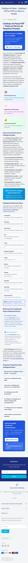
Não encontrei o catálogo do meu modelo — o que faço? (13, 372)
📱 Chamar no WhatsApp (13, 47)
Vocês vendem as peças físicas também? (12, 415)
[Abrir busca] (19, 2)
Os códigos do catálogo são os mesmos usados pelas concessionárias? (12, 400)
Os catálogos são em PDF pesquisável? (11, 393)
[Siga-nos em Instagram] (5, 546)
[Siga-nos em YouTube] (8, 546)
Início (4, 19)
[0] (25, 2)
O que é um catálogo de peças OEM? (12, 379)
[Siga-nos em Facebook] (2, 546)
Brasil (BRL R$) (5, 538)
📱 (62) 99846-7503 (11, 439)
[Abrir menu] (2, 2)
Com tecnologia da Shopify (7, 559)
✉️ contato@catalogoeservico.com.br (14, 446)
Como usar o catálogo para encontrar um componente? (12, 386)
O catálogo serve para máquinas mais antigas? (13, 408)
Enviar (14, 476)
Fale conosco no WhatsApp (10, 209)
